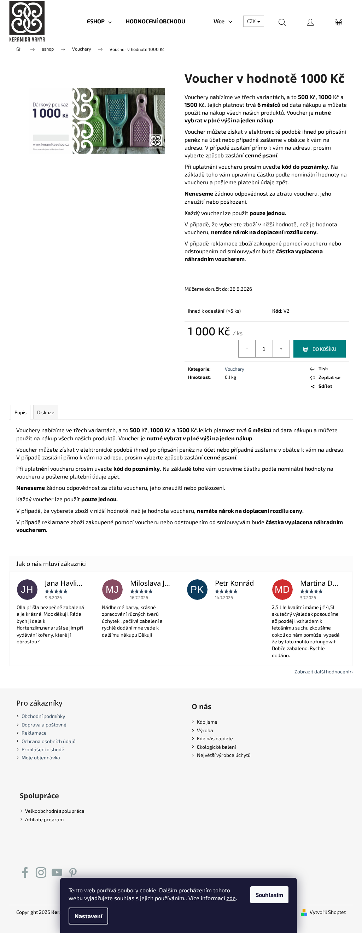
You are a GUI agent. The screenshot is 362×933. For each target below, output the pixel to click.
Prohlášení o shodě (43, 749)
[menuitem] (99, 21)
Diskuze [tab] (45, 412)
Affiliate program (44, 819)
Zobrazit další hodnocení (321, 671)
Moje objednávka (41, 757)
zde (231, 897)
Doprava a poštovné (44, 725)
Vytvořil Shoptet (328, 912)
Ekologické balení (216, 747)
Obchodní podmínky (43, 716)
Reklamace (34, 733)
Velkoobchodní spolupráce (54, 811)
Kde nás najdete (215, 738)
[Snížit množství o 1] (247, 348)
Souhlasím (269, 894)
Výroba (205, 730)
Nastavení (88, 915)
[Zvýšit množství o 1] (281, 348)
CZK (252, 21)
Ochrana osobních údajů (49, 741)
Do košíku (324, 349)
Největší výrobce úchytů (224, 755)
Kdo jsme (207, 722)
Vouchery (234, 369)
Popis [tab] (20, 412)
